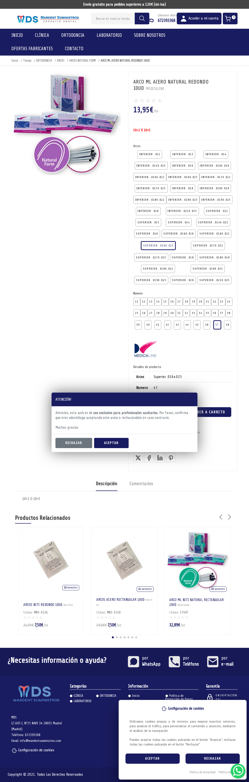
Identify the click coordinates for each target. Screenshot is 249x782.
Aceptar (111, 443)
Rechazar (73, 443)
